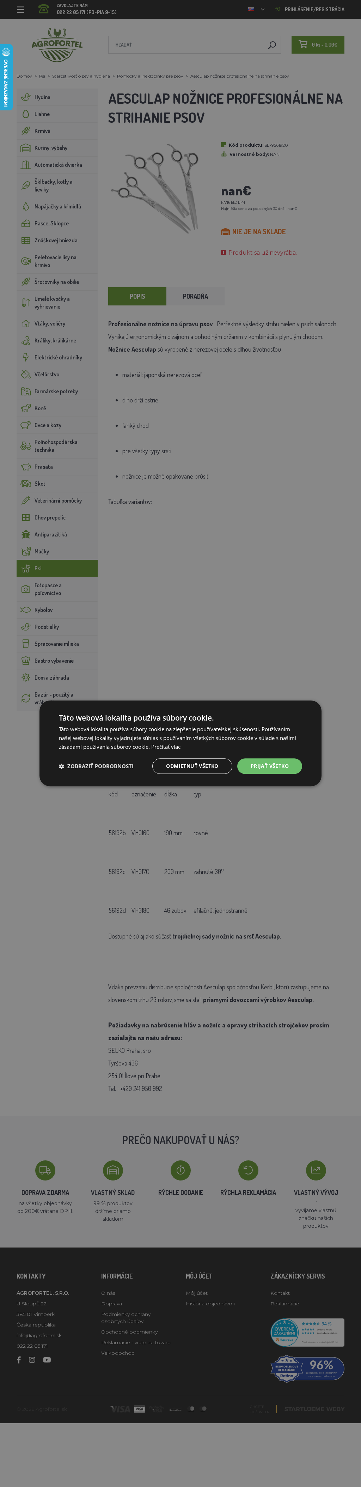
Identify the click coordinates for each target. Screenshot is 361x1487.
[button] (96, 766)
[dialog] (180, 743)
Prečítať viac (165, 746)
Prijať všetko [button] (270, 766)
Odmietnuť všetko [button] (192, 766)
